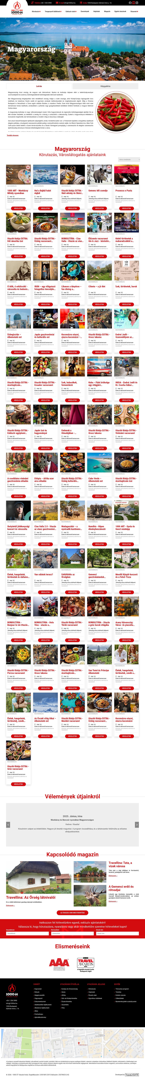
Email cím (99, 930)
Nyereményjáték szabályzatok (125, 1001)
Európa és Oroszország (69, 989)
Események (85, 11)
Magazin (107, 11)
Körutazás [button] (36, 12)
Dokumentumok (39, 1001)
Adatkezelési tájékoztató (42, 1005)
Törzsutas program (121, 989)
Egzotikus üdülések (94, 998)
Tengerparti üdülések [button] (52, 12)
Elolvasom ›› (10, 905)
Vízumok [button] (133, 12)
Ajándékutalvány (39, 1017)
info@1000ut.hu (11, 1003)
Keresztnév (55, 930)
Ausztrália (64, 1005)
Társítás (117, 992)
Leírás (39, 86)
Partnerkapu (38, 1014)
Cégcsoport (37, 998)
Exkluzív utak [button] (70, 12)
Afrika (63, 995)
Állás (35, 1011)
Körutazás (91, 989)
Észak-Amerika (66, 1001)
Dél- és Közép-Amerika (68, 998)
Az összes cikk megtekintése (72, 913)
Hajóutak (96, 11)
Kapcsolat (37, 989)
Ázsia (62, 992)
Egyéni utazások (120, 11)
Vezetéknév (10, 930)
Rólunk (36, 992)
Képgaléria (105, 86)
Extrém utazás (120, 995)
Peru (62, 1008)
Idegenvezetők (38, 995)
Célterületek (119, 998)
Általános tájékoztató (41, 1008)
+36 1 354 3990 (11, 1000)
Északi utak (92, 995)
